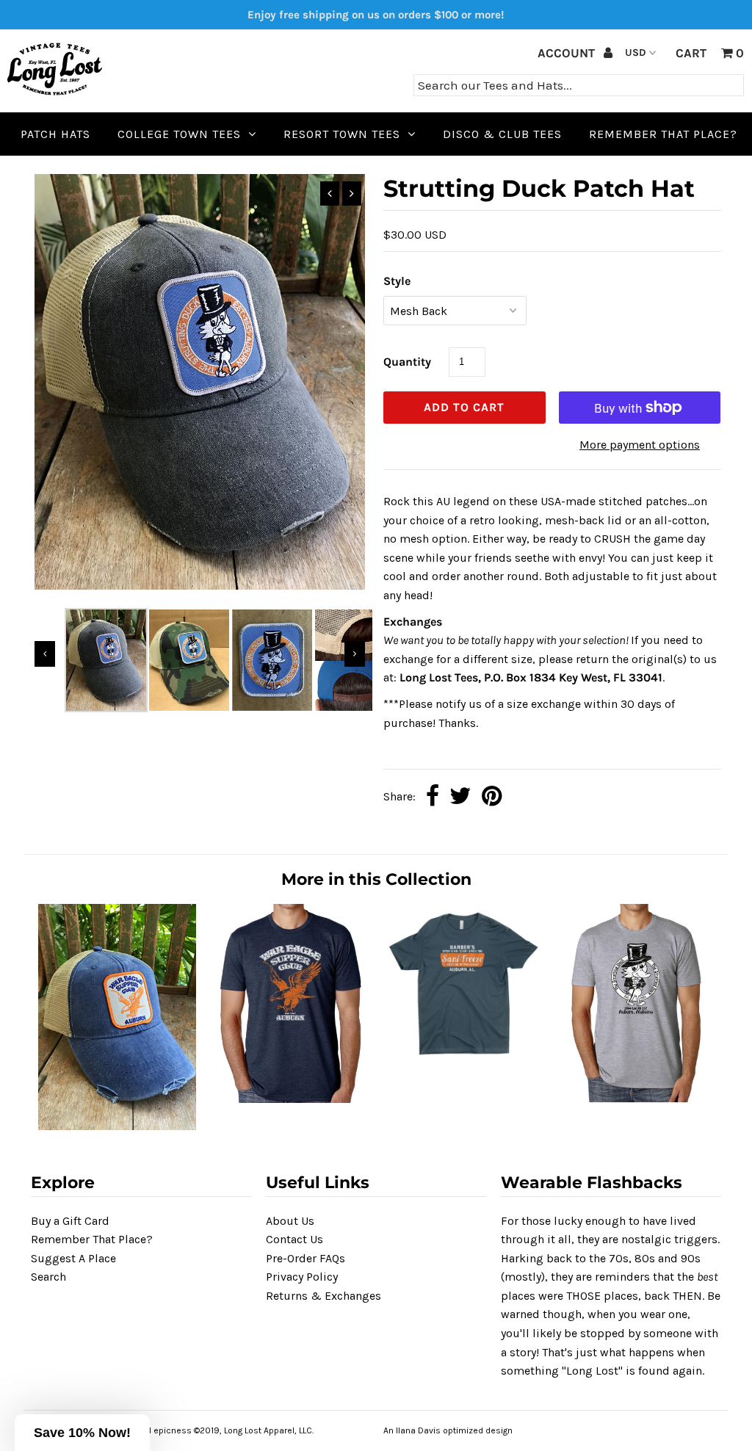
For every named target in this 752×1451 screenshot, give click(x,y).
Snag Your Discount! (376, 974)
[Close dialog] (528, 547)
